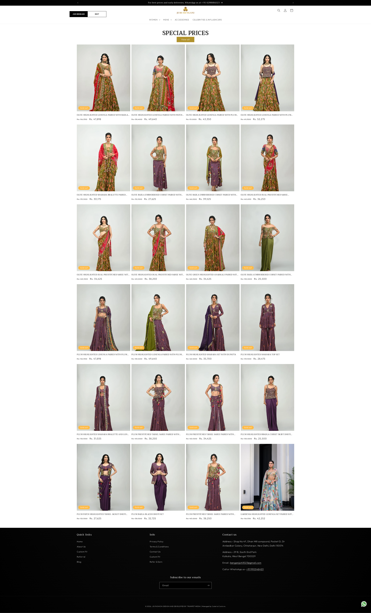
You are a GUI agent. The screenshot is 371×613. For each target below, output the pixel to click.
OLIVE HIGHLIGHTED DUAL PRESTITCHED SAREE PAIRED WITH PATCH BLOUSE (264, 195)
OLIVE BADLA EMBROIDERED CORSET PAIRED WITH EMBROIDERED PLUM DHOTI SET (156, 195)
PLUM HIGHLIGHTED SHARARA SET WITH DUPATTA (211, 354)
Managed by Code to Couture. (214, 606)
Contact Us (155, 551)
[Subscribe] (208, 585)
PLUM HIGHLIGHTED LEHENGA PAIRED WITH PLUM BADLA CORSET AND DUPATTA (156, 354)
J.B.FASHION (157, 606)
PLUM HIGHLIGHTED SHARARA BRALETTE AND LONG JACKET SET (103, 434)
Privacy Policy (156, 541)
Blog (79, 562)
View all (185, 39)
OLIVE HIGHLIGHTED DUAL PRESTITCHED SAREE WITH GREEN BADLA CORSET (157, 275)
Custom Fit (82, 551)
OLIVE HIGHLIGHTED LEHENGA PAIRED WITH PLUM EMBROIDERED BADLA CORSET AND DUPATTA (266, 115)
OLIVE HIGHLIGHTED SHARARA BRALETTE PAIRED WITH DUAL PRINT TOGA (101, 195)
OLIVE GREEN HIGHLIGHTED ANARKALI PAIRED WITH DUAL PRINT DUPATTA (212, 275)
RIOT (97, 14)
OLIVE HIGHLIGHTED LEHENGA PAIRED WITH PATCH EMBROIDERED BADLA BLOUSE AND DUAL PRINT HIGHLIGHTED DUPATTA (156, 115)
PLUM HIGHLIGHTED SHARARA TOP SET (260, 354)
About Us (81, 546)
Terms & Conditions (159, 546)
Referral (81, 556)
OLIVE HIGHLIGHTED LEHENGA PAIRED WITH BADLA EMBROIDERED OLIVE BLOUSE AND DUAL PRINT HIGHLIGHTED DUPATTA (102, 115)
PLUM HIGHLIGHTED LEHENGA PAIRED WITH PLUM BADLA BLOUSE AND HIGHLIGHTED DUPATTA (102, 354)
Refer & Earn (156, 562)
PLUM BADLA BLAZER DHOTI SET (147, 514)
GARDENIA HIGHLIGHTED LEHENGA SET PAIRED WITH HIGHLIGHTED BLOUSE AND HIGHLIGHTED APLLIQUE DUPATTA (267, 514)
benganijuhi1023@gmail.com (245, 562)
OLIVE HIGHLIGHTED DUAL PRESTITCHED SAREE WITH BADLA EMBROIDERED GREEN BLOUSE (103, 275)
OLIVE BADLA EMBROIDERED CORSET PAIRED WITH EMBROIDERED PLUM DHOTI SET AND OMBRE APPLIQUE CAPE (211, 195)
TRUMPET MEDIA (194, 606)
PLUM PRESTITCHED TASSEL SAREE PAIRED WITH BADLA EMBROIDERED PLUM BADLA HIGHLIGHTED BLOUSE (211, 434)
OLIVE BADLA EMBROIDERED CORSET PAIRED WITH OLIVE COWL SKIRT (266, 275)
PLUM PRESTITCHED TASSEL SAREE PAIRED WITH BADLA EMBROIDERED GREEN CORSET (210, 514)
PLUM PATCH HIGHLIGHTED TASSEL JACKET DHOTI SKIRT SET (101, 514)
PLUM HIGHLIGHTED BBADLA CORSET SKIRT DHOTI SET (266, 434)
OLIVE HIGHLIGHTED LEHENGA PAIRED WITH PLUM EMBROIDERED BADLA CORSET (211, 115)
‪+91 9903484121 (255, 569)
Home (80, 541)
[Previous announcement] (78, 3)
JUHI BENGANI (79, 14)
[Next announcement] (293, 3)
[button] (154, 20)
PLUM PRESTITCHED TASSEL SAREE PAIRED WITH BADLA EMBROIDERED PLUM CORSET (155, 434)
